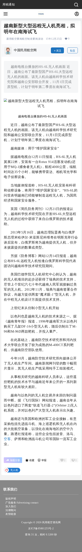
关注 (58, 50)
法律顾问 (10, 510)
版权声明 (10, 498)
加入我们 (10, 506)
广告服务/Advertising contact (21, 502)
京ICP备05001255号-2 (41, 528)
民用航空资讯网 (51, 522)
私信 (72, 50)
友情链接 (10, 514)
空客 (7, 439)
